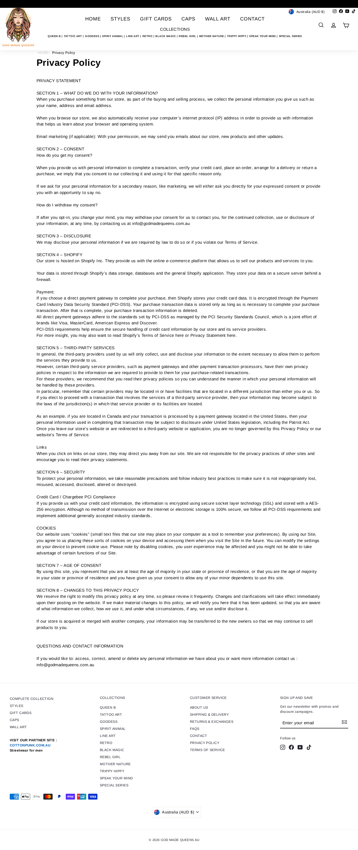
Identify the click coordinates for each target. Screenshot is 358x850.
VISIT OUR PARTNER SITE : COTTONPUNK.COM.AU (33, 745)
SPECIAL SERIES (290, 36)
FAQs (194, 729)
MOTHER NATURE (212, 36)
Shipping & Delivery (209, 714)
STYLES (120, 18)
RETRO (147, 36)
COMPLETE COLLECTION (31, 699)
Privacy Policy (204, 743)
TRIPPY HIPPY (237, 36)
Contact (252, 18)
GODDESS (92, 36)
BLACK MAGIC (166, 36)
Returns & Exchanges (211, 722)
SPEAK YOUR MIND (263, 36)
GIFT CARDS (156, 18)
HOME (43, 53)
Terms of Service (207, 750)
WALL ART (217, 18)
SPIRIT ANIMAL (113, 36)
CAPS (188, 18)
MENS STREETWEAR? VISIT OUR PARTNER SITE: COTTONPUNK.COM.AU (179, 4)
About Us (199, 707)
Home (93, 18)
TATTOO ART (73, 36)
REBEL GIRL (188, 36)
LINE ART (133, 36)
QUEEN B (54, 36)
